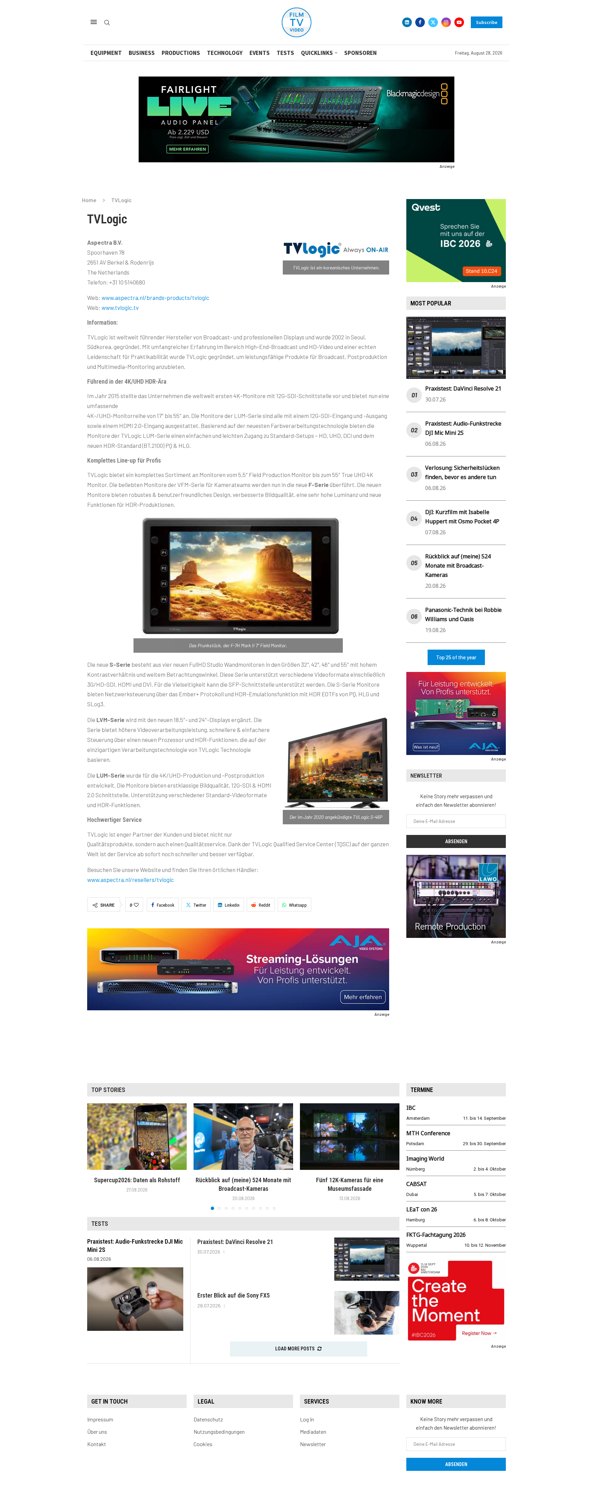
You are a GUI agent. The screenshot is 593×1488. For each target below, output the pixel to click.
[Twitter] (433, 22)
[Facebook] (420, 22)
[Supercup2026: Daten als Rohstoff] (137, 1136)
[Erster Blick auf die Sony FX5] (366, 1313)
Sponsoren (360, 53)
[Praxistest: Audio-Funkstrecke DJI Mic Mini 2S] (135, 1298)
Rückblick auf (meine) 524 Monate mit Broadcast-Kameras (458, 566)
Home (89, 200)
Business (142, 53)
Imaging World (425, 1158)
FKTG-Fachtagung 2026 (436, 1235)
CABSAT (416, 1184)
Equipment (106, 53)
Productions (181, 53)
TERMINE (421, 1089)
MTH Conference (428, 1133)
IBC (411, 1108)
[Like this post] (136, 905)
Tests (285, 53)
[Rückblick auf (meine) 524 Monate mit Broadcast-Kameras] (243, 1136)
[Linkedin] (407, 22)
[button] (96, 1156)
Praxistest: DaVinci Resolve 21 (463, 388)
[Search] (107, 23)
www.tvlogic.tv (120, 307)
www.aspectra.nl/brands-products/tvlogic (155, 297)
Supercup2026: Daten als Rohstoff (137, 1180)
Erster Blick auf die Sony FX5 (233, 1295)
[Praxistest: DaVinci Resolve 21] (366, 1259)
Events (259, 53)
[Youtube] (459, 22)
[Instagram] (446, 22)
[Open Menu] (94, 22)
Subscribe (486, 22)
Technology (225, 53)
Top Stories (108, 1089)
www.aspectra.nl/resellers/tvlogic (130, 879)
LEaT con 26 (421, 1209)
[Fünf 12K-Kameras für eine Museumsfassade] (349, 1136)
